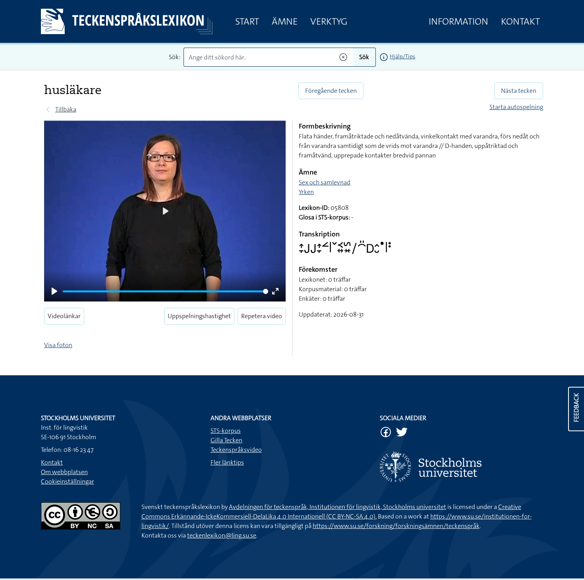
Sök (364, 57)
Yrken (306, 192)
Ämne (285, 21)
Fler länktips (227, 462)
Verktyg (328, 21)
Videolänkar (64, 316)
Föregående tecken (331, 90)
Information (458, 21)
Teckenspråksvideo (236, 450)
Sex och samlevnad (324, 182)
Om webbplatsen (64, 472)
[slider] (165, 291)
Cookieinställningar (67, 481)
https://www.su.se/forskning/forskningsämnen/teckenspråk (396, 526)
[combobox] (268, 57)
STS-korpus (226, 430)
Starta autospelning (516, 107)
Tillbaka (65, 109)
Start (247, 21)
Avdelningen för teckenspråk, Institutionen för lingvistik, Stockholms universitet (337, 507)
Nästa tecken (518, 90)
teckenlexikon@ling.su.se (221, 535)
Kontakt (520, 21)
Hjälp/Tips (402, 56)
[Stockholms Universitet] (461, 466)
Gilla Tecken (226, 440)
